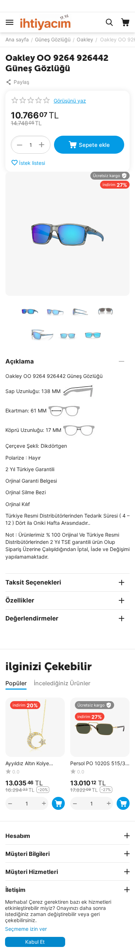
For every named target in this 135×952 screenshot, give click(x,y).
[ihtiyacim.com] (45, 22)
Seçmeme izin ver (26, 929)
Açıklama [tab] (19, 361)
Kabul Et (35, 942)
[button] (19, 82)
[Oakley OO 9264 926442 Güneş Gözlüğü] (67, 234)
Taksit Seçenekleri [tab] (33, 582)
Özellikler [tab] (19, 600)
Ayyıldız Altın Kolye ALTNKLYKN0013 (27, 764)
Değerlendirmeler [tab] (31, 618)
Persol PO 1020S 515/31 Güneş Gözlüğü (99, 764)
